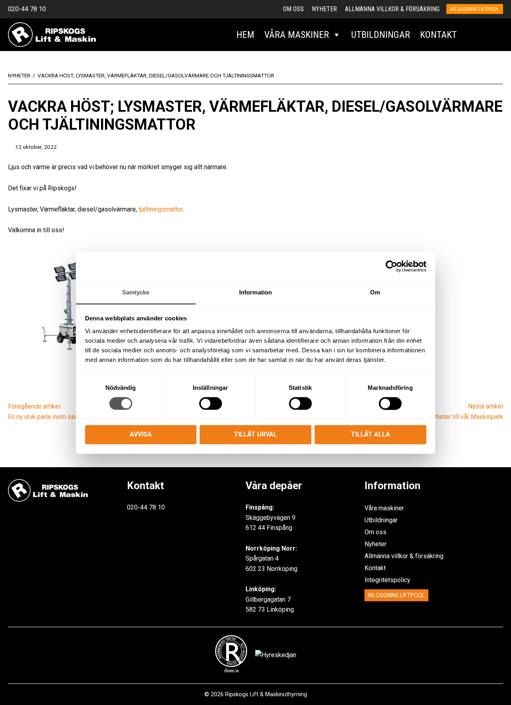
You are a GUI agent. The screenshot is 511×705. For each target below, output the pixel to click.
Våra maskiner (296, 34)
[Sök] (470, 35)
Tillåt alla (370, 434)
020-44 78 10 (27, 9)
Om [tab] (375, 292)
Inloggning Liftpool (396, 595)
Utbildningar (380, 34)
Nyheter (324, 9)
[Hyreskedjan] (493, 35)
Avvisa (141, 434)
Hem (245, 34)
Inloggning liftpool (474, 9)
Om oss (293, 9)
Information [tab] (255, 292)
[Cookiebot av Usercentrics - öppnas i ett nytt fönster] (391, 266)
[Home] (52, 34)
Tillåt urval (255, 434)
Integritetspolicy (387, 580)
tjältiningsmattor (161, 209)
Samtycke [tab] (136, 292)
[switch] (210, 403)
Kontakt (438, 34)
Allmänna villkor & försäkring (392, 9)
